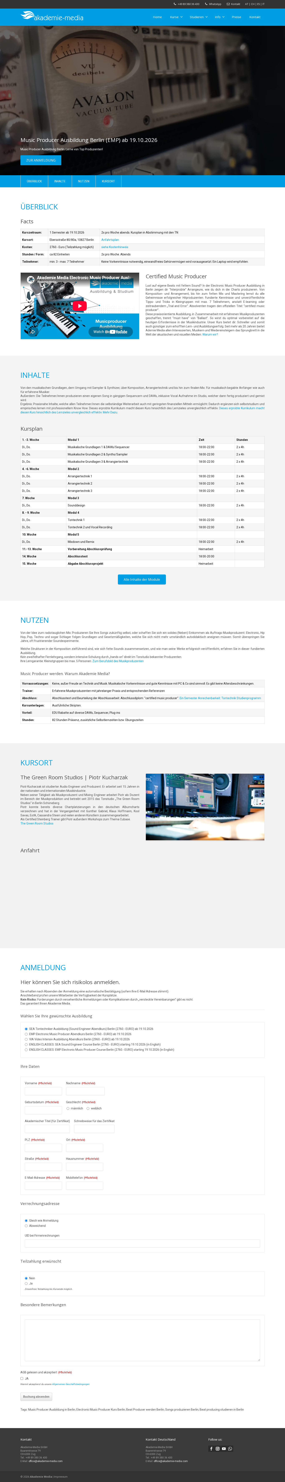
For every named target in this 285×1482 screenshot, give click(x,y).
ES (258, 4)
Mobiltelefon (82, 1177)
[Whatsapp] (230, 1449)
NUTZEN (83, 181)
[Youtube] (224, 1449)
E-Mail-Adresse (42, 1177)
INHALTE (60, 181)
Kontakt (235, 4)
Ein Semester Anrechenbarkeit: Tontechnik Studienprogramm (220, 698)
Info (218, 17)
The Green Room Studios (36, 823)
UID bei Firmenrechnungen (42, 1235)
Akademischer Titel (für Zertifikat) (47, 1121)
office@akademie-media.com (46, 1461)
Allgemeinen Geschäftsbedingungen (71, 1384)
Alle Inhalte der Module (142, 579)
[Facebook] (211, 1449)
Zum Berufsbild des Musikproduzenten (118, 661)
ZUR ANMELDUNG (40, 160)
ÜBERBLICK (34, 181)
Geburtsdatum (42, 1102)
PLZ (35, 1139)
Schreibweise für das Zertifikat (94, 1121)
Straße (37, 1158)
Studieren (197, 17)
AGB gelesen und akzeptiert (46, 1372)
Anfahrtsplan (110, 239)
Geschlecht (81, 1102)
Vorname (38, 1083)
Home (157, 17)
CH (253, 4)
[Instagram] (217, 1449)
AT (246, 4)
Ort (75, 1139)
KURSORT (108, 181)
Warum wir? (210, 334)
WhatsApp (215, 4)
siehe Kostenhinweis (114, 247)
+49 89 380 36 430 (188, 4)
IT (263, 4)
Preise (236, 17)
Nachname (80, 1083)
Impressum (61, 1476)
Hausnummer (82, 1158)
